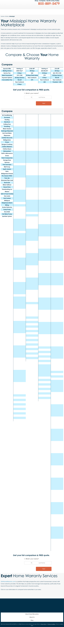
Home (2, 16)
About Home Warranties (32, 614)
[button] (1, 1)
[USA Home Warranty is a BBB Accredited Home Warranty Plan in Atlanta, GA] (47, 602)
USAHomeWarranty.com (8, 581)
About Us (32, 617)
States (6, 16)
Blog (32, 620)
